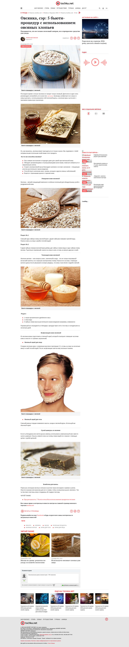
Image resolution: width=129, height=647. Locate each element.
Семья (53, 8)
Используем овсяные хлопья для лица (65, 561)
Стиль (47, 8)
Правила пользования (26, 640)
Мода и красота (26, 46)
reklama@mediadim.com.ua (45, 634)
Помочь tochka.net (35, 13)
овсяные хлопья (31, 527)
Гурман (71, 8)
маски (46, 525)
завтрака (50, 96)
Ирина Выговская (32, 37)
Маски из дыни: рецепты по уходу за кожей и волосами (33, 561)
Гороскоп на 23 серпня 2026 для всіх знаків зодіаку (86, 608)
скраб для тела (46, 527)
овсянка (38, 525)
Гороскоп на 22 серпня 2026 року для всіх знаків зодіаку (101, 608)
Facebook (40, 515)
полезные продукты (60, 525)
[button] (103, 8)
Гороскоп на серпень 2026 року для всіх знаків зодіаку (94, 42)
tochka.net (30, 505)
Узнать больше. (51, 643)
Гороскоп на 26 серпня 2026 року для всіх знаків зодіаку (27, 608)
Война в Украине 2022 (51, 13)
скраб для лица (59, 527)
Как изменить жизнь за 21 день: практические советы (101, 165)
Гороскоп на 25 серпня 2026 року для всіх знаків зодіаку (57, 608)
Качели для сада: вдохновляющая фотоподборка (99, 186)
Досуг (84, 8)
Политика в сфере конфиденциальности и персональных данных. (46, 640)
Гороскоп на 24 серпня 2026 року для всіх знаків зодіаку (72, 608)
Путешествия (62, 8)
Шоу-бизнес (38, 8)
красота (28, 525)
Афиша (78, 8)
